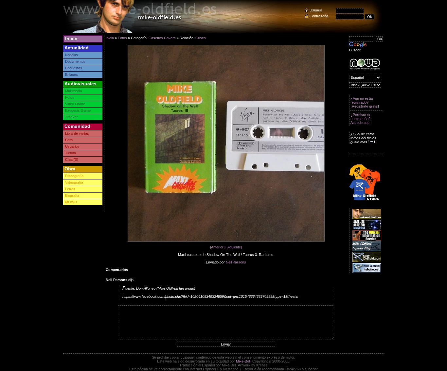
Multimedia (73, 91)
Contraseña (319, 16)
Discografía (74, 176)
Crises (200, 38)
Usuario (316, 10)
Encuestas (73, 68)
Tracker (71, 117)
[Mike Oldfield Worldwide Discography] (364, 64)
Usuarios (72, 146)
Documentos (75, 61)
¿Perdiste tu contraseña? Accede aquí (360, 119)
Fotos (69, 97)
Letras (70, 189)
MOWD (71, 202)
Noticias (71, 55)
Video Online (75, 104)
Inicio (71, 38)
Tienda (70, 153)
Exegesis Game (78, 110)
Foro (69, 140)
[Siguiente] (233, 247)
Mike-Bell (243, 361)
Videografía (74, 182)
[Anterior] (217, 247)
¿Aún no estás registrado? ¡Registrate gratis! (364, 102)
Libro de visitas (77, 133)
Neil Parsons (236, 262)
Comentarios (117, 270)
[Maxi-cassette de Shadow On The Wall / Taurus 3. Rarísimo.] (226, 240)
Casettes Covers (162, 38)
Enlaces (71, 74)
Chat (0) (71, 159)
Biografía (72, 195)
